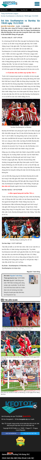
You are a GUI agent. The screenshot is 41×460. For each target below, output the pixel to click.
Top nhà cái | (23, 10)
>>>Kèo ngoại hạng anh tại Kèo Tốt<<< (21, 193)
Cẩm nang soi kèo (36, 10)
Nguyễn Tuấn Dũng (16, 275)
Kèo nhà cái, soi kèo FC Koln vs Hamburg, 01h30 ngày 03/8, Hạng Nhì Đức (20, 393)
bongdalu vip (23, 419)
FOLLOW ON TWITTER (30, 433)
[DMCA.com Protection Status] (20, 441)
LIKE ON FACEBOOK (11, 433)
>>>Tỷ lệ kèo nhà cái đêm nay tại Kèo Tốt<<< (21, 73)
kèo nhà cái (6, 186)
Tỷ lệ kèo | (14, 10)
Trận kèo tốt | (3, 10)
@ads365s (27, 416)
